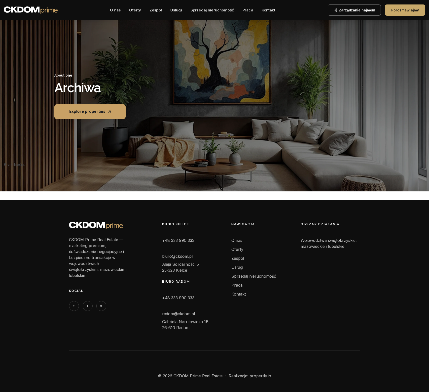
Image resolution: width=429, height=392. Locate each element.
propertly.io (260, 375)
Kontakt (268, 10)
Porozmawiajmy (405, 10)
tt (101, 306)
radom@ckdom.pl (178, 313)
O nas (115, 10)
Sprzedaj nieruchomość (212, 10)
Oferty (135, 10)
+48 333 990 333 (178, 240)
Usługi (176, 10)
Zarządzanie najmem (357, 10)
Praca (248, 10)
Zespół (155, 10)
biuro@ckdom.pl (177, 256)
